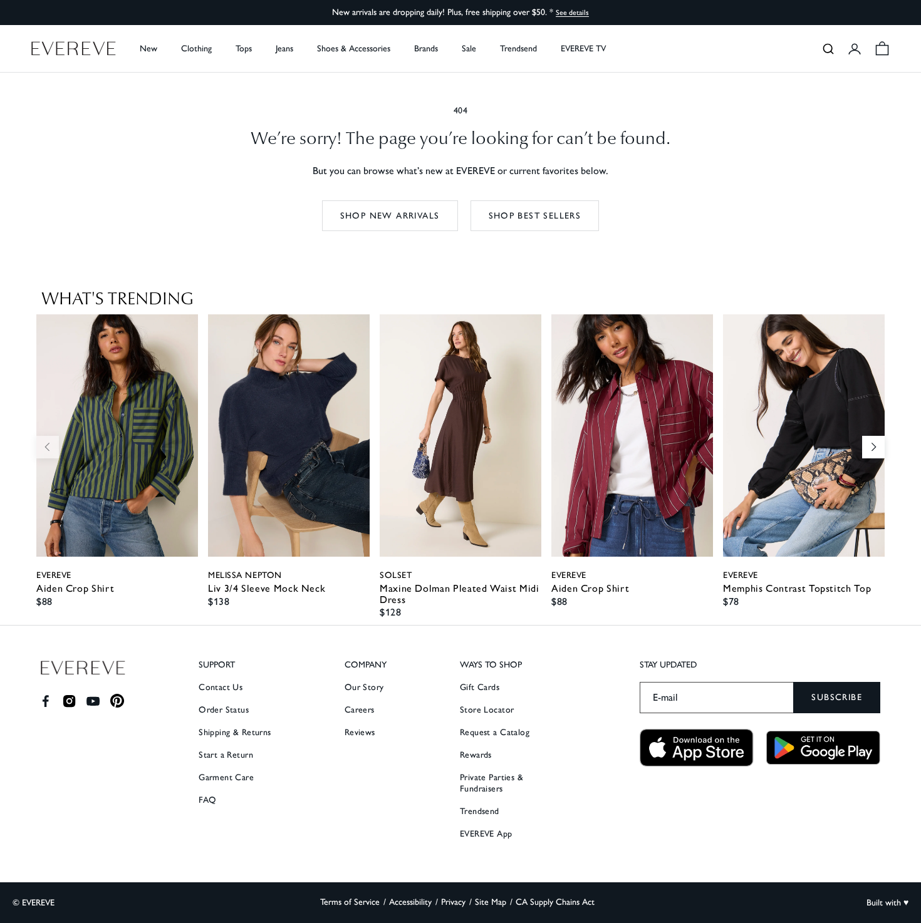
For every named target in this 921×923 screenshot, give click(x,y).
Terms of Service (350, 902)
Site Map (490, 902)
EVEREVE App (486, 833)
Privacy (453, 902)
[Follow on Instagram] (69, 701)
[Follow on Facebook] (45, 701)
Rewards (476, 755)
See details (572, 12)
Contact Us (220, 687)
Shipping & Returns (235, 732)
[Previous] (47, 447)
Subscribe (836, 697)
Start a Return (226, 755)
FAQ (207, 800)
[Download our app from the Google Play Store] (823, 748)
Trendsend (518, 48)
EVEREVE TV (583, 48)
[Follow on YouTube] (93, 701)
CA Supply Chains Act (555, 902)
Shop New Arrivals (390, 215)
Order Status (224, 709)
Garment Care (226, 777)
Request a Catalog (494, 732)
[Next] (873, 447)
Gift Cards (479, 687)
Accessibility (410, 902)
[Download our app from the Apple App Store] (697, 748)
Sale (469, 48)
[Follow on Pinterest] (117, 701)
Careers (360, 709)
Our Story (364, 687)
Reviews (360, 732)
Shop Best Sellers (535, 215)
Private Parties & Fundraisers (491, 783)
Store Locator (487, 709)
